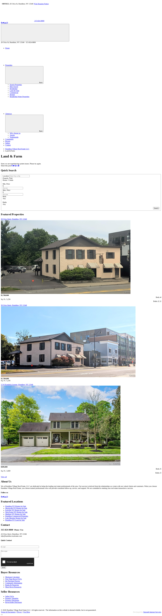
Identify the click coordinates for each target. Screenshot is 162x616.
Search (156, 208)
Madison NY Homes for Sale (15, 514)
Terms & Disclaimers (8, 612)
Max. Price (6, 190)
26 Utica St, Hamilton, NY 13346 (25, 4)
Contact (8, 145)
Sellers (7, 143)
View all (4, 477)
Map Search (14, 87)
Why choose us (15, 133)
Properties (8, 65)
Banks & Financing (12, 585)
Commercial (14, 93)
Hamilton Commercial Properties (16, 516)
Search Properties (16, 85)
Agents (12, 135)
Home (7, 48)
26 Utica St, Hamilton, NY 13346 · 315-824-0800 (18, 42)
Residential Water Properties (19, 97)
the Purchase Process (12, 581)
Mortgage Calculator (12, 577)
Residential (13, 89)
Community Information (13, 583)
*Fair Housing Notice (41, 4)
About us (8, 114)
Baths (5, 202)
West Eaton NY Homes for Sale (16, 512)
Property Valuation (11, 598)
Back (41, 82)
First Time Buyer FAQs (13, 579)
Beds (4, 196)
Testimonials (14, 137)
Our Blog (26, 612)
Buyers (7, 141)
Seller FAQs (9, 596)
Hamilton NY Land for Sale (15, 520)
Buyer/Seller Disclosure (13, 602)
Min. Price (6, 184)
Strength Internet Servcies (152, 612)
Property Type (8, 178)
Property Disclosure (12, 600)
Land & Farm (14, 91)
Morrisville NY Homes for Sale (16, 508)
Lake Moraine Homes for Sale (15, 518)
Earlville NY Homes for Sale (15, 510)
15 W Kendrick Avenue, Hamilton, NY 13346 (17, 385)
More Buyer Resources (13, 587)
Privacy (19, 612)
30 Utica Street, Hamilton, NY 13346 (14, 219)
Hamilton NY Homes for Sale (15, 506)
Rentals (12, 95)
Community (9, 139)
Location (6, 176)
